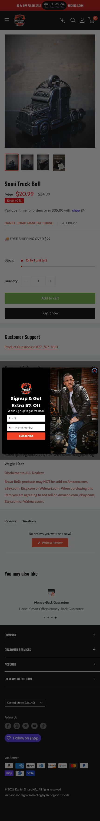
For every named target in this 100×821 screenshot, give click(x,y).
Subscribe (26, 436)
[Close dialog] (94, 370)
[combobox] (10, 427)
